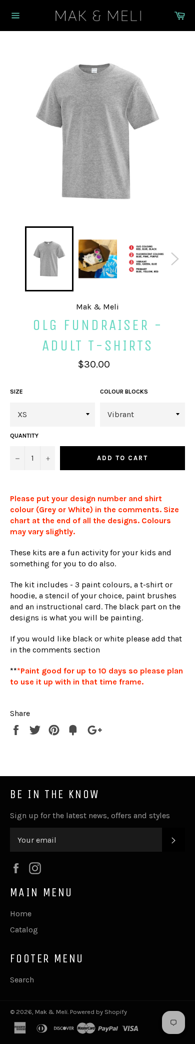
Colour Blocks (124, 391)
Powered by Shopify (98, 1011)
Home (21, 913)
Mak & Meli (51, 1011)
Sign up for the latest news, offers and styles (90, 815)
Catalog (24, 929)
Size (16, 391)
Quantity (24, 435)
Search (22, 979)
